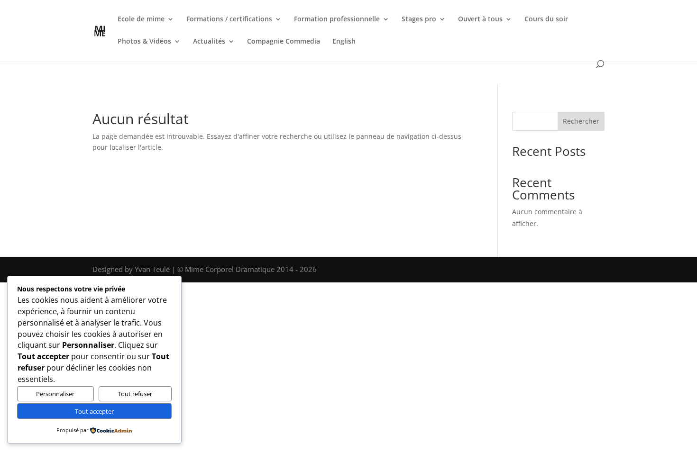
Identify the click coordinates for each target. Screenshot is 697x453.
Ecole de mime (141, 19)
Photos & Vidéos (144, 41)
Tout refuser (135, 394)
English (344, 41)
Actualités (209, 41)
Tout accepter (94, 411)
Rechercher (581, 121)
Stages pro (419, 19)
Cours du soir (546, 19)
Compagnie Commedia (283, 41)
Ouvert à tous (480, 19)
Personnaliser (55, 394)
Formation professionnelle (337, 19)
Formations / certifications (229, 19)
